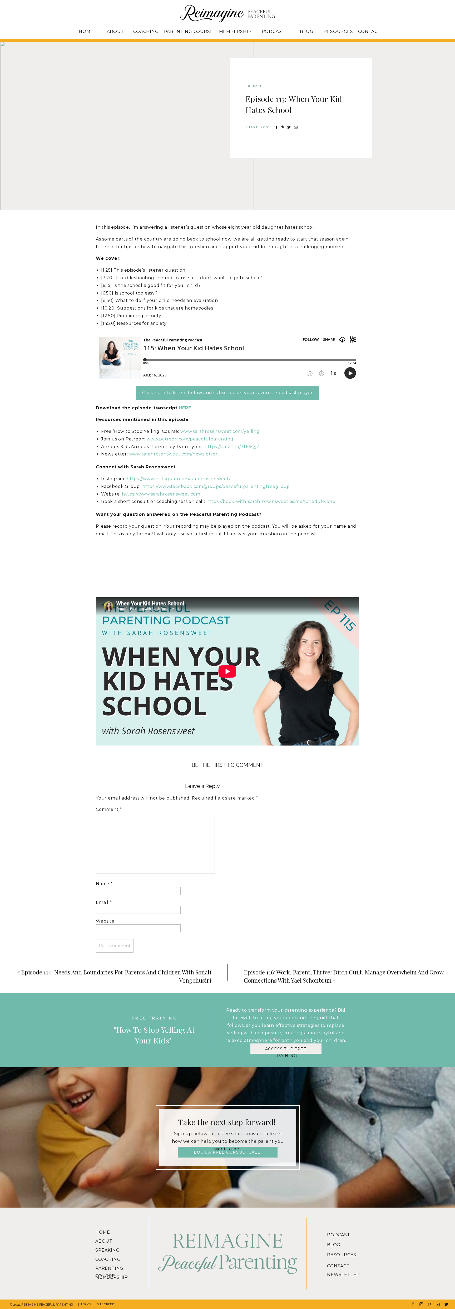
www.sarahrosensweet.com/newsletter (173, 454)
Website (105, 921)
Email (104, 902)
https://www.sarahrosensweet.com (161, 494)
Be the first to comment (228, 765)
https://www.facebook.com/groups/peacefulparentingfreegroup (216, 486)
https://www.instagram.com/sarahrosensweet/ (179, 478)
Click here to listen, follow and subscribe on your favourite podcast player (227, 392)
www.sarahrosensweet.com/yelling (220, 431)
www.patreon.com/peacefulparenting (190, 439)
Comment (109, 809)
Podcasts (254, 86)
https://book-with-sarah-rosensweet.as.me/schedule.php (270, 501)
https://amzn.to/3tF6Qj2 (232, 446)
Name (104, 883)
